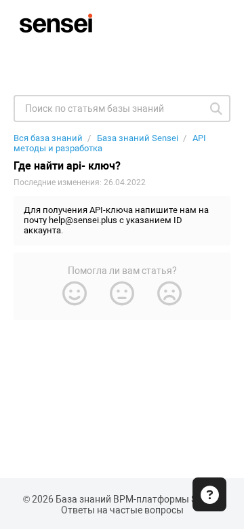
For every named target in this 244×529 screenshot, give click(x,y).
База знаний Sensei (137, 138)
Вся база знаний (48, 138)
